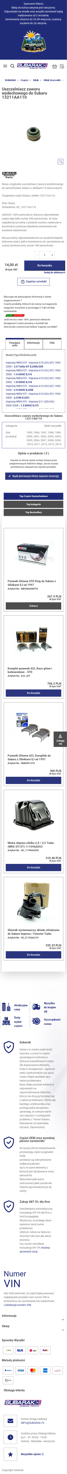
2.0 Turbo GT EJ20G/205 (28, 366)
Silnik (36, 80)
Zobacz (33, 605)
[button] (12, 66)
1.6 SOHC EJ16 (23, 374)
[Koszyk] (54, 66)
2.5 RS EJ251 (22, 397)
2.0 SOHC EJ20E (23, 389)
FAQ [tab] (52, 342)
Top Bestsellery (33, 512)
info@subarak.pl (33, 1422)
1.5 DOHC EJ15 (30, 405)
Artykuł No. (14, 588)
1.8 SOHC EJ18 (23, 382)
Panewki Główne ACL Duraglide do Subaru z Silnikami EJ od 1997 (29, 757)
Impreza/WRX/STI (16, 362)
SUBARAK (10, 80)
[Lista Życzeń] (62, 66)
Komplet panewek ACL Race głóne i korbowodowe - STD (30, 670)
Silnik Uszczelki (52, 80)
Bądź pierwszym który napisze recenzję (33, 476)
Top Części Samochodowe (33, 496)
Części (24, 80)
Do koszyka (44, 265)
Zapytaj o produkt (33, 282)
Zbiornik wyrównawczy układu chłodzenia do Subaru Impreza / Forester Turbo (33, 931)
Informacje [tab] (33, 342)
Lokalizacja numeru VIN (17, 1304)
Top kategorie (33, 504)
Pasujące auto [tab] (14, 344)
